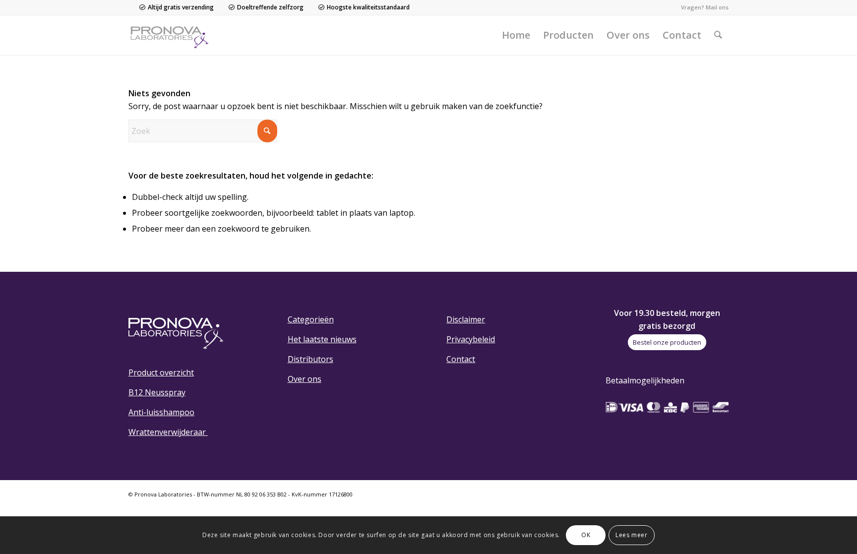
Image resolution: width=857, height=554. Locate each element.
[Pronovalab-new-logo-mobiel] (171, 35)
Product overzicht (161, 372)
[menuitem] (516, 35)
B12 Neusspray (156, 392)
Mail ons (717, 7)
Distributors (310, 359)
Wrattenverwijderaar (168, 432)
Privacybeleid (470, 339)
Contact (460, 359)
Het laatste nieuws (322, 339)
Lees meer (631, 535)
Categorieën (311, 319)
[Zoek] (718, 35)
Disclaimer (465, 319)
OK (585, 535)
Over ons (304, 378)
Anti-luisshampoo (161, 412)
